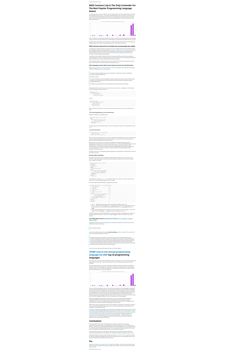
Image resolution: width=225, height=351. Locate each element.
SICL (109, 313)
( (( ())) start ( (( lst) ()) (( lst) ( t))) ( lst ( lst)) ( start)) (98, 120)
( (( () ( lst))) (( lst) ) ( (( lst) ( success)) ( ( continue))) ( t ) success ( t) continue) (100, 193)
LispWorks (107, 314)
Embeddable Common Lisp (98, 312)
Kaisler (108, 293)
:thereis (123, 88)
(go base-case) (114, 205)
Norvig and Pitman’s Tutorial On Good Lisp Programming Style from (107, 67)
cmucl (90, 312)
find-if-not (113, 88)
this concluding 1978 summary (125, 232)
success (126, 209)
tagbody (115, 214)
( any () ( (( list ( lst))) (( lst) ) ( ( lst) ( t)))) (96, 103)
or (118, 143)
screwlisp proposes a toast (95, 1)
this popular (123, 260)
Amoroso (113, 16)
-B (93, 205)
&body (93, 208)
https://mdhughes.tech (94, 260)
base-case (107, 205)
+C (92, 209)
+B (92, 205)
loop (119, 88)
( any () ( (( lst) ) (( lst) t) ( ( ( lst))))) (96, 94)
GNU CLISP (101, 313)
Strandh (106, 313)
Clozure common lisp (109, 312)
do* (119, 143)
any (93, 160)
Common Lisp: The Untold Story (125, 335)
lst (127, 137)
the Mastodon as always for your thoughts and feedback (106, 344)
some (106, 88)
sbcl (132, 310)
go (90, 127)
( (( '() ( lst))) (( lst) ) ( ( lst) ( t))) (99, 133)
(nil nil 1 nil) (103, 114)
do (91, 98)
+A (92, 204)
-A (93, 204)
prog (124, 108)
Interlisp (101, 293)
